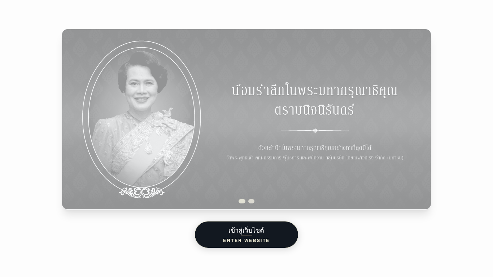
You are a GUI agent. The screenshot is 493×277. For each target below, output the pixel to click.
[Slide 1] (243, 201)
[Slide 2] (252, 201)
